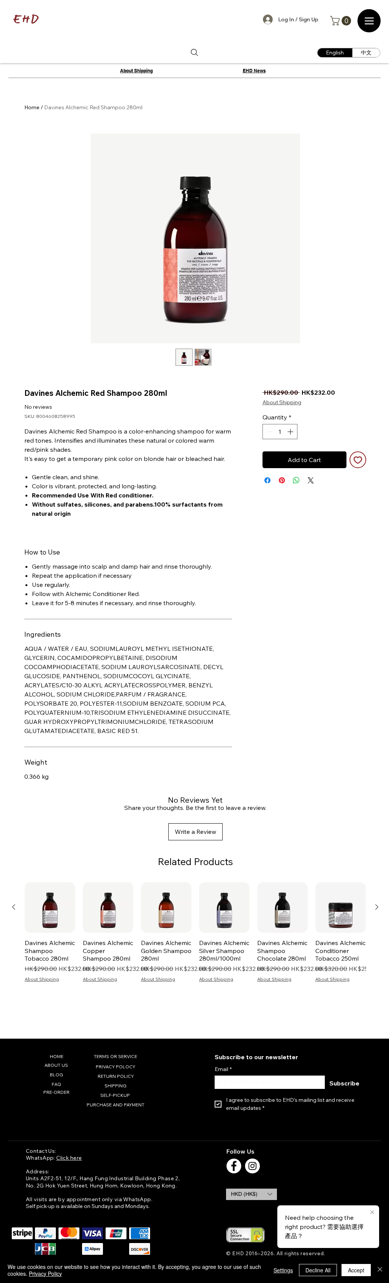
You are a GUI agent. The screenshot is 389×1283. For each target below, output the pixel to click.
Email (223, 1069)
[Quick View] (50, 907)
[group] (195, 944)
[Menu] (369, 20)
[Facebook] (233, 1166)
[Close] (379, 1270)
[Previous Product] (13, 907)
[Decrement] (269, 431)
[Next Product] (376, 907)
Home (32, 107)
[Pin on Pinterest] (281, 480)
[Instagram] (252, 1166)
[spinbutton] (280, 431)
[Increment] (291, 431)
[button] (341, 21)
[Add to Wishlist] (357, 459)
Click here (69, 1157)
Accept (356, 1270)
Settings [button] (283, 1270)
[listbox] (251, 1194)
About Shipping (281, 402)
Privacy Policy (45, 1273)
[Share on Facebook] (267, 480)
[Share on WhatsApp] (296, 480)
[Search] (194, 52)
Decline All (317, 1270)
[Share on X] (310, 480)
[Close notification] (372, 1212)
